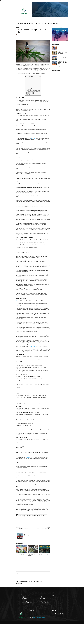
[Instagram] (60, 614)
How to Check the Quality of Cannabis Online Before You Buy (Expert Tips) (32, 554)
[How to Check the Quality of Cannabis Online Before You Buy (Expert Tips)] (33, 549)
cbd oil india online (43, 515)
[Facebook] (23, 37)
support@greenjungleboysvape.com (39, 617)
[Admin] (16, 34)
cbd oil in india (34, 515)
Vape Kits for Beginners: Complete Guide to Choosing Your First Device (62, 52)
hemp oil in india (32, 516)
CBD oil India (33, 138)
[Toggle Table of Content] (39, 76)
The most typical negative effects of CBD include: (34, 91)
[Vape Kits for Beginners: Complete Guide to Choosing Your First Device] (54, 53)
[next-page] (18, 558)
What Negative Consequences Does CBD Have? (33, 90)
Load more (59, 66)
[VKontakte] (63, 614)
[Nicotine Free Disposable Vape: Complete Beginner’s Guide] (54, 48)
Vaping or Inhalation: (30, 87)
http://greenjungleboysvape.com (28, 535)
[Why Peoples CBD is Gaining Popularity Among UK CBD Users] (21, 549)
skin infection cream (42, 516)
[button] (67, 21)
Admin (19, 34)
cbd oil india (33, 346)
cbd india (23, 515)
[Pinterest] (27, 37)
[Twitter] (25, 37)
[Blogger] (53, 614)
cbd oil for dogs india (28, 515)
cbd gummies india (18, 515)
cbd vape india (27, 516)
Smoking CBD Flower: (30, 88)
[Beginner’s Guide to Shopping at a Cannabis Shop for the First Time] (44, 549)
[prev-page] (16, 558)
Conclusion (28, 94)
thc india (47, 516)
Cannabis (19, 26)
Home (17, 26)
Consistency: (29, 89)
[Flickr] (58, 614)
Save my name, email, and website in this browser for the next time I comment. (29, 581)
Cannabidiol (18, 300)
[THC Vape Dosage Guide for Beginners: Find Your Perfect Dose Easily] (54, 63)
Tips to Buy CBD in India (30, 93)
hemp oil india (36, 516)
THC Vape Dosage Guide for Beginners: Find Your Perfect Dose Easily (62, 62)
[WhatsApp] (29, 37)
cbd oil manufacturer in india (20, 516)
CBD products (28, 457)
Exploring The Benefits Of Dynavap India (43, 528)
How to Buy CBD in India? (30, 92)
